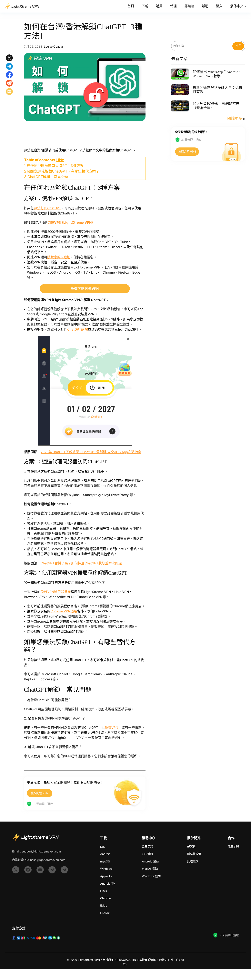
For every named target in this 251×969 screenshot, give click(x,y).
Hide (60, 160)
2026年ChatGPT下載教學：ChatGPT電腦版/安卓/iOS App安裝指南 (91, 452)
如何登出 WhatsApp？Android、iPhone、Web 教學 (217, 74)
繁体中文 (237, 6)
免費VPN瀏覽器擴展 (56, 592)
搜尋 (238, 46)
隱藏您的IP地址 (58, 257)
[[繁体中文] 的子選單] (245, 6)
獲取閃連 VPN (39, 793)
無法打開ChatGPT (47, 208)
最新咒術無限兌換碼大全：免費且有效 (217, 90)
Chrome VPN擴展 (63, 611)
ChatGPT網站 (77, 329)
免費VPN (111, 727)
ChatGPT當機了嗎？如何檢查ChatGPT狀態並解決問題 (81, 563)
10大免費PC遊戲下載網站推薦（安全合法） (216, 106)
